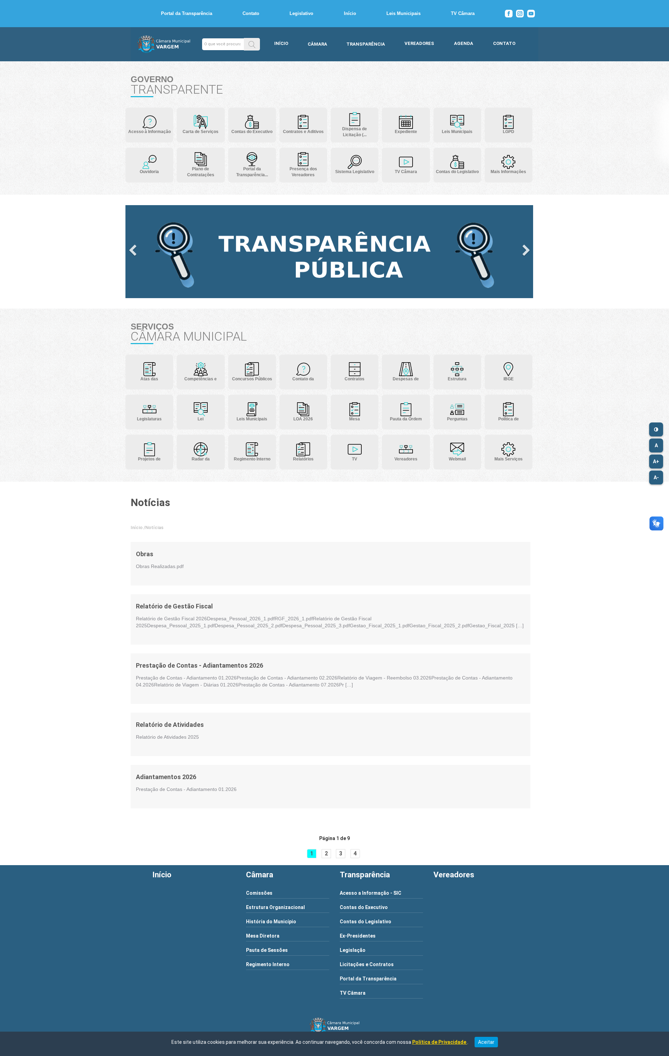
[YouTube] (531, 13)
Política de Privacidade (439, 1042)
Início (350, 13)
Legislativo (301, 13)
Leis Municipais (403, 13)
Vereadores (419, 43)
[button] (252, 44)
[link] (160, 554)
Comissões (259, 893)
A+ (656, 461)
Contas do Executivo (364, 907)
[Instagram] (520, 13)
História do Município (271, 921)
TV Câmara (463, 13)
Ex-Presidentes (358, 936)
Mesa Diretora (262, 936)
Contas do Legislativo (365, 921)
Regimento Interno (268, 964)
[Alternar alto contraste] (656, 429)
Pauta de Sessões (267, 950)
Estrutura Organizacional (275, 907)
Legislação (353, 950)
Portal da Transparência (186, 13)
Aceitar (486, 1042)
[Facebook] (509, 13)
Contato (251, 13)
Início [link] (137, 527)
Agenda (463, 43)
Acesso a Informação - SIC (370, 893)
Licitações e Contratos (367, 964)
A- (656, 477)
